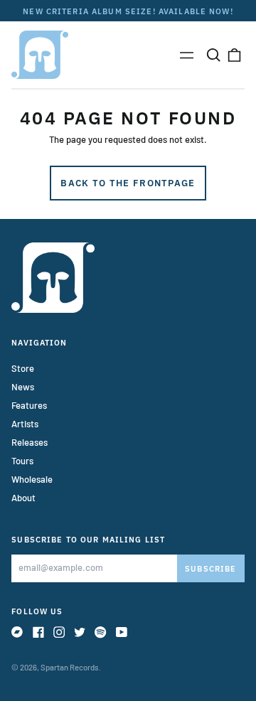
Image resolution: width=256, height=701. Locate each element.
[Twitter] (79, 632)
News (22, 386)
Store (22, 368)
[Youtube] (121, 632)
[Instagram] (59, 632)
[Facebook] (38, 632)
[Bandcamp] (17, 632)
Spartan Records (70, 667)
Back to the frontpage (127, 183)
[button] (213, 54)
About (23, 497)
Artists (24, 423)
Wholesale (32, 479)
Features (29, 405)
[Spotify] (100, 632)
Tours (22, 460)
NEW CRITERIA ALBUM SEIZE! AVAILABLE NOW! (128, 11)
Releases (29, 442)
